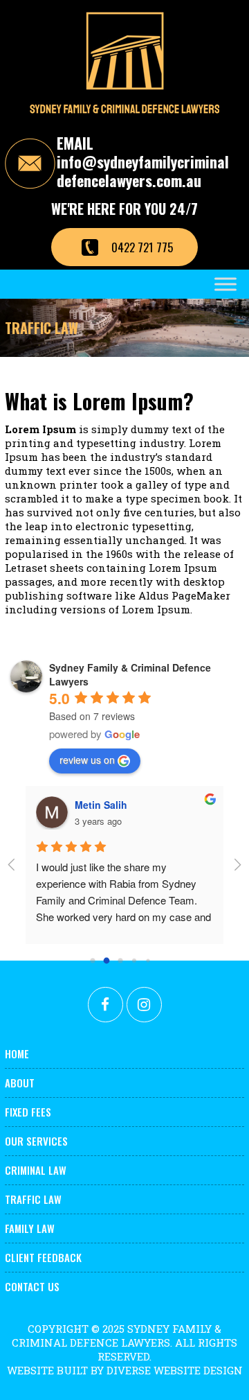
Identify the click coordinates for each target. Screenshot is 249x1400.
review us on (87, 760)
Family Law (30, 1228)
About (20, 1082)
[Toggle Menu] (225, 283)
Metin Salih (101, 805)
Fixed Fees (28, 1111)
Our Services (36, 1140)
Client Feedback (43, 1257)
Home (17, 1053)
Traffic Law (33, 1199)
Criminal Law (35, 1170)
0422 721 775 (142, 247)
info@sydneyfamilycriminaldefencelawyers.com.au (143, 171)
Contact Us (32, 1286)
